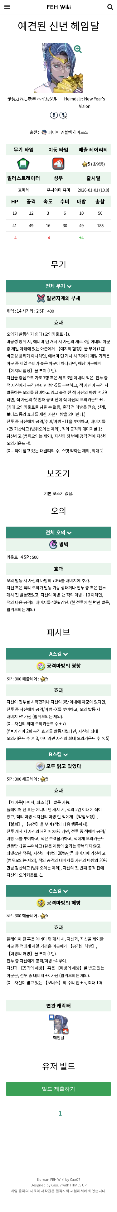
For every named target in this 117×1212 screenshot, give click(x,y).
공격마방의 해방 (63, 902)
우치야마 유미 (58, 190)
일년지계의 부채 (62, 298)
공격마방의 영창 (63, 665)
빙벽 (63, 544)
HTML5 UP (78, 1185)
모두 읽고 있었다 (63, 766)
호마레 (23, 190)
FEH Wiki (58, 8)
